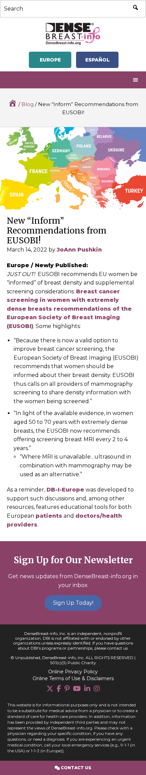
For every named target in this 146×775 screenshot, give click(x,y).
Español (97, 60)
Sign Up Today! (73, 603)
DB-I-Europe (65, 489)
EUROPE (50, 60)
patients (49, 516)
